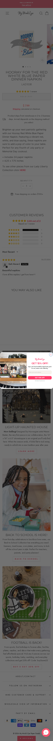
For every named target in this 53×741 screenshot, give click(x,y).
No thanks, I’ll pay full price (40, 380)
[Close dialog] (50, 354)
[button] (46, 732)
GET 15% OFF (40, 378)
